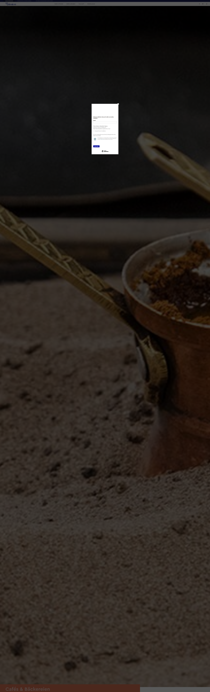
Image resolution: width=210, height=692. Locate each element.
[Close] (118, 104)
